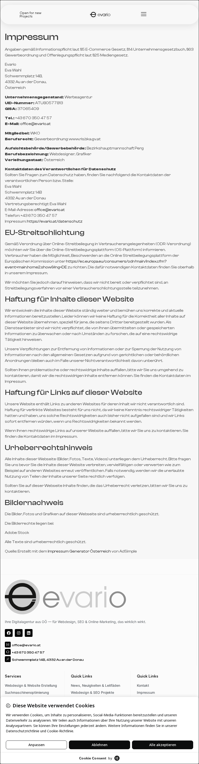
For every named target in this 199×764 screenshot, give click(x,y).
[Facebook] (9, 633)
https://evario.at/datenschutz (55, 221)
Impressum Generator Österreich (79, 551)
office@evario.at (35, 124)
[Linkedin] (29, 633)
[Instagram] (19, 633)
